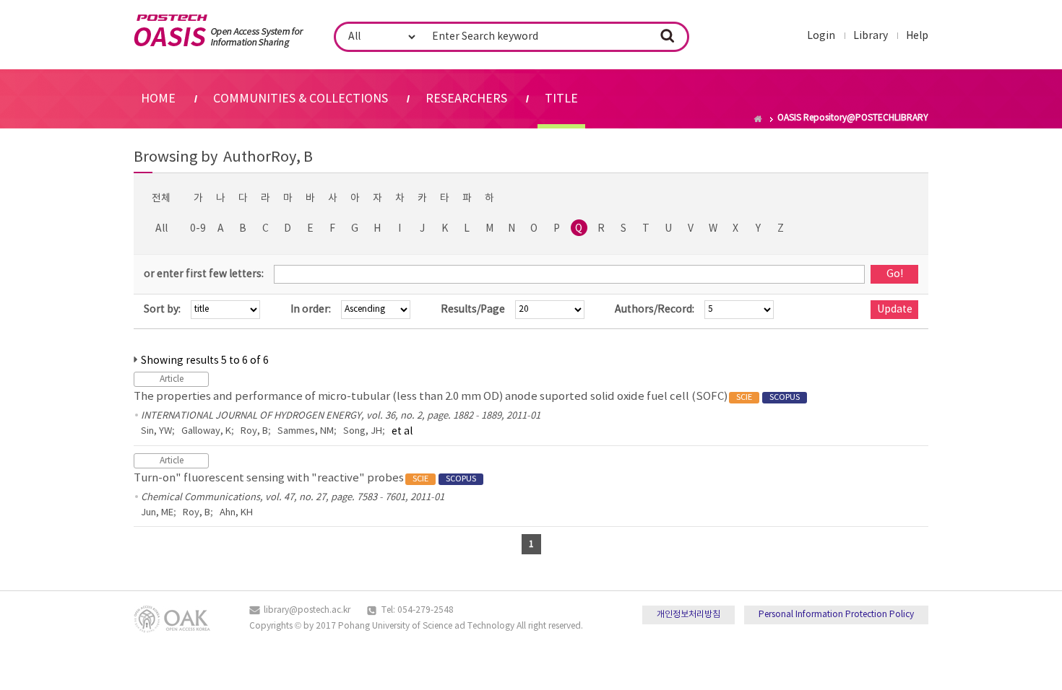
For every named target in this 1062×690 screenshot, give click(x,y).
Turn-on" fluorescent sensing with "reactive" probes (305, 478)
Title (561, 98)
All (161, 229)
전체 (161, 198)
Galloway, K (206, 431)
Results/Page (473, 309)
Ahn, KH (236, 512)
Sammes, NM (305, 431)
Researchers (466, 98)
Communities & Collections (300, 98)
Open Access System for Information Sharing (218, 31)
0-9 (198, 229)
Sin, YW (156, 431)
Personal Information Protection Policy (836, 614)
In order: (310, 309)
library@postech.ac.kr (307, 610)
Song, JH (362, 431)
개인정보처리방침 (688, 614)
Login (821, 36)
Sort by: (162, 309)
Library (870, 36)
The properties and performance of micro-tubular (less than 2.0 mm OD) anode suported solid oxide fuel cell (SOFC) (467, 396)
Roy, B (254, 431)
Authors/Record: (654, 309)
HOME (158, 98)
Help (917, 36)
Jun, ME (157, 512)
